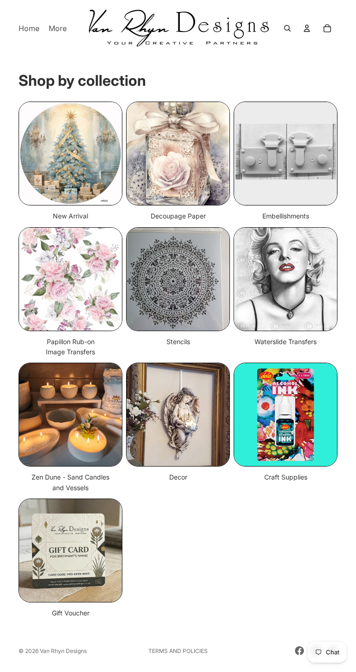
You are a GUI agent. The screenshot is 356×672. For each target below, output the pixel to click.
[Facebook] (299, 650)
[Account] (307, 28)
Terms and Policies (178, 650)
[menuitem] (57, 28)
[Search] (287, 28)
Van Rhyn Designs (63, 650)
